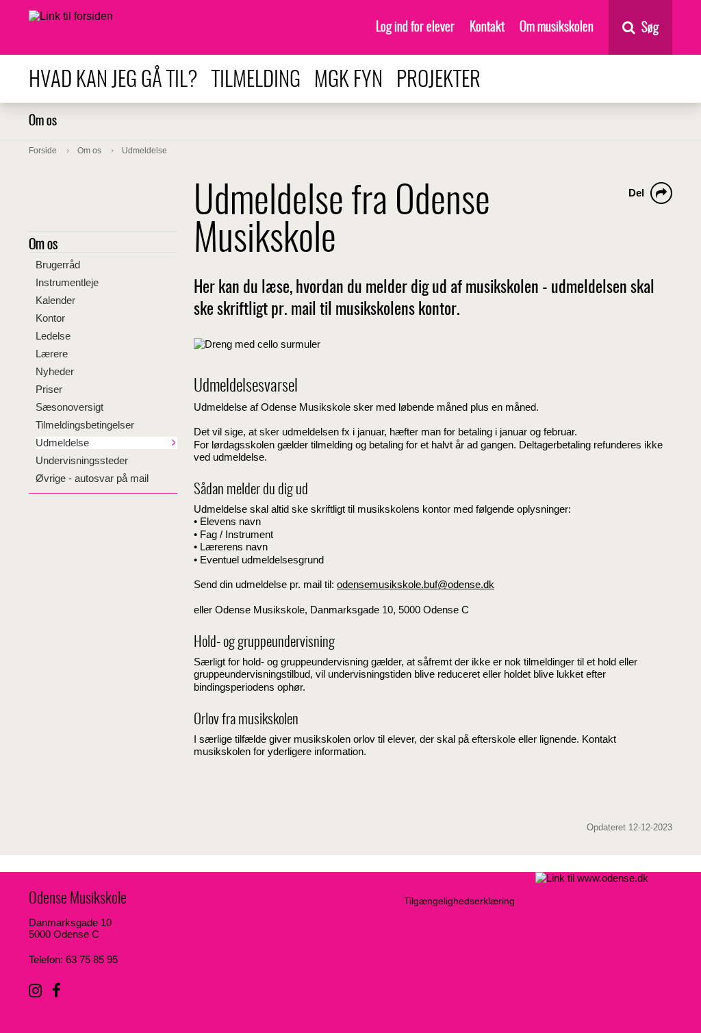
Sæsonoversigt (69, 407)
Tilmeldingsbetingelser (85, 425)
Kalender (55, 300)
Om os (43, 121)
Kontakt (487, 27)
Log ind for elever (415, 27)
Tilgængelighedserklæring (459, 900)
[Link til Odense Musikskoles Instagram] (35, 990)
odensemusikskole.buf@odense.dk (415, 584)
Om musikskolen (557, 27)
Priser (49, 389)
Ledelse (53, 336)
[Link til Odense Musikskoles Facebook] (56, 990)
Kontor (50, 318)
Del (636, 193)
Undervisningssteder (82, 460)
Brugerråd (58, 264)
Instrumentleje (67, 282)
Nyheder (55, 371)
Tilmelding (256, 80)
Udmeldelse (62, 442)
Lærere (52, 353)
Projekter (438, 80)
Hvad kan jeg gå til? (113, 80)
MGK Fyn (348, 80)
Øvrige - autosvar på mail (92, 478)
